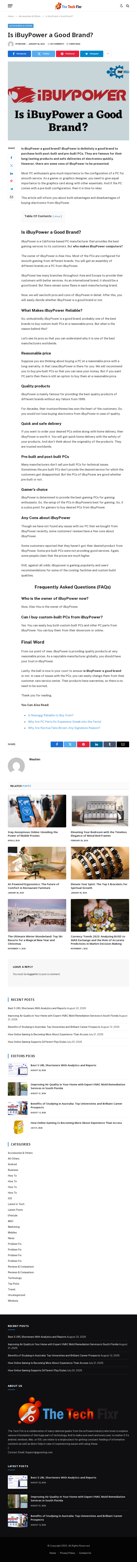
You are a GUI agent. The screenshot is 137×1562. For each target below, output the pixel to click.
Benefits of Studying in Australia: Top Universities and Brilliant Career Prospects (54, 1027)
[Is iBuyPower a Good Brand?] (68, 100)
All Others (13, 1158)
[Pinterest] (11, 181)
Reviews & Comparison (21, 1266)
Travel (11, 1289)
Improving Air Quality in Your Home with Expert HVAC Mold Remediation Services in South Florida (63, 1015)
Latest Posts (15, 1209)
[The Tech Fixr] (68, 6)
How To (12, 1175)
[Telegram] (11, 189)
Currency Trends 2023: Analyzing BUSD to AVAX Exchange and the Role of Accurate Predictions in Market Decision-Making (98, 940)
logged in (32, 974)
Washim (22, 44)
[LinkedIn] (11, 173)
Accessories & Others (20, 26)
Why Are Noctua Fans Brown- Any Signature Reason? (64, 728)
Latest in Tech (16, 1204)
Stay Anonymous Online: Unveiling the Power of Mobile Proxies (33, 833)
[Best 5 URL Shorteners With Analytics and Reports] (17, 1070)
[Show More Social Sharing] (107, 54)
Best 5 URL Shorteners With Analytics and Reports (37, 1008)
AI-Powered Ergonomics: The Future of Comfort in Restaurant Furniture (33, 885)
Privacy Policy (67, 1553)
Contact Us (85, 1553)
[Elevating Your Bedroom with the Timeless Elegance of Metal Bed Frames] (100, 811)
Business (13, 1170)
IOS (10, 1198)
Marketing (14, 1226)
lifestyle (12, 1215)
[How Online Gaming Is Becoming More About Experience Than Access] (17, 1127)
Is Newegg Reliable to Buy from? (50, 715)
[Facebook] (11, 157)
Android (12, 1164)
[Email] (11, 197)
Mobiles (12, 1232)
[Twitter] (11, 165)
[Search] (127, 6)
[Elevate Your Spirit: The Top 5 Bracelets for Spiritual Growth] (100, 863)
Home (53, 1553)
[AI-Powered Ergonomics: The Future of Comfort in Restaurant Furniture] (37, 863)
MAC (11, 1221)
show (57, 216)
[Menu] (10, 6)
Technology (15, 1278)
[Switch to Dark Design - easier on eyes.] (121, 5)
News (11, 1238)
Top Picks (13, 1283)
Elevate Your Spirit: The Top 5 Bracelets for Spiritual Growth (99, 885)
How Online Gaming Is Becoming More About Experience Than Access (48, 1034)
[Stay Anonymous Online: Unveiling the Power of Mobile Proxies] (37, 811)
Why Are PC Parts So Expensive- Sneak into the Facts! (64, 721)
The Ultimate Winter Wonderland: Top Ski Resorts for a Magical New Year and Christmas (35, 940)
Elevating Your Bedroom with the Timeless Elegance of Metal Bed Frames (99, 833)
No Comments (57, 44)
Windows (13, 1300)
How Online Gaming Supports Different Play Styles (37, 1041)
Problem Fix (15, 1243)
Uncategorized (16, 1295)
